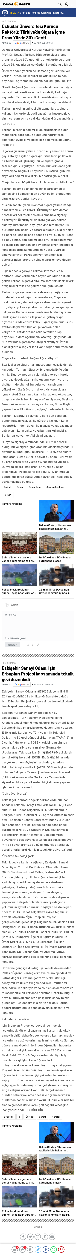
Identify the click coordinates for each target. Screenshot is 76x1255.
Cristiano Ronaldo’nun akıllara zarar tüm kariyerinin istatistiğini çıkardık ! (42, 12)
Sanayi (42, 1116)
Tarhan (7, 494)
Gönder (12, 644)
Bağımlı (7, 487)
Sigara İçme (35, 487)
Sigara (20, 487)
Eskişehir (8, 1116)
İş (19, 1116)
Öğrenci (30, 1116)
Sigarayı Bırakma (55, 487)
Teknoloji (55, 1116)
